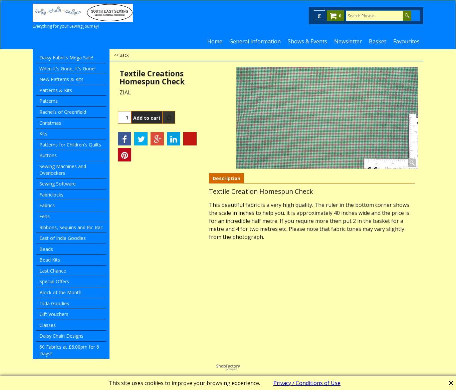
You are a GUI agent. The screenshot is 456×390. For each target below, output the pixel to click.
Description (226, 178)
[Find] (407, 16)
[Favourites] (169, 117)
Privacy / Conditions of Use (306, 383)
